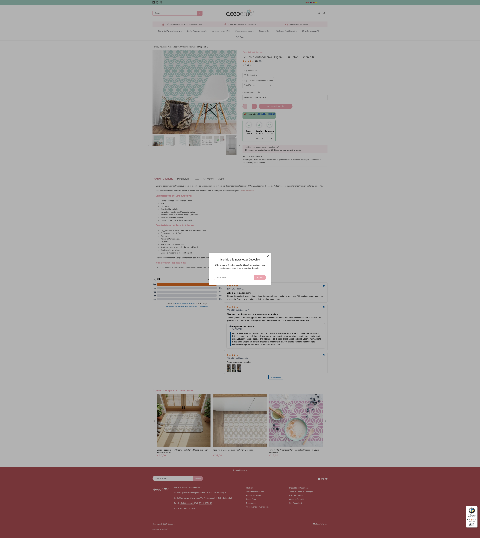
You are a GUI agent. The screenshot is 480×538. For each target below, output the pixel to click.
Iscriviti (260, 277)
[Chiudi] (267, 256)
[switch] (471, 524)
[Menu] (476, 507)
